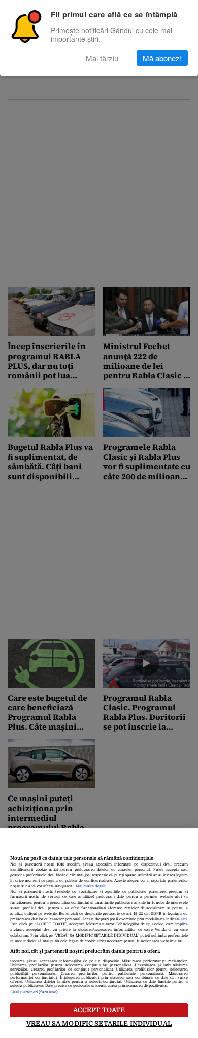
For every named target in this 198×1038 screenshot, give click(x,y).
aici (184, 919)
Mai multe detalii (91, 886)
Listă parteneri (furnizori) (34, 992)
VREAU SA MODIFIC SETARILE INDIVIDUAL (99, 1023)
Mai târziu (102, 58)
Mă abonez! (162, 58)
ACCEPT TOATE (99, 1010)
